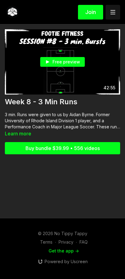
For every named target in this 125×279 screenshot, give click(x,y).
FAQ (83, 242)
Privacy (66, 242)
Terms (46, 242)
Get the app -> (64, 250)
